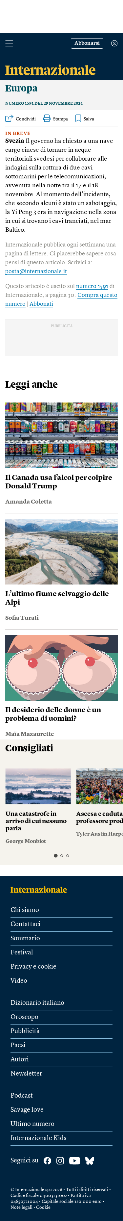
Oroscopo (24, 1017)
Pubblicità (25, 1031)
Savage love (27, 1110)
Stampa (60, 119)
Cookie (43, 1207)
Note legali (21, 1207)
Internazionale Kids (38, 1138)
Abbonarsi (87, 43)
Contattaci (25, 924)
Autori (19, 1059)
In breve (18, 133)
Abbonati (41, 304)
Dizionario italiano (37, 1003)
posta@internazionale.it (36, 271)
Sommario (25, 938)
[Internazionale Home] (40, 889)
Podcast (21, 1096)
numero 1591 (92, 286)
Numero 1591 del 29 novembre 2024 (44, 104)
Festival (21, 952)
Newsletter (26, 1074)
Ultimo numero (32, 1124)
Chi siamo (24, 910)
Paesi (18, 1045)
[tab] (55, 855)
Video (18, 981)
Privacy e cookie (33, 967)
